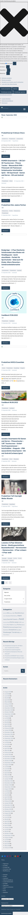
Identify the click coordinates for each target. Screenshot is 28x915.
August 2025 (8, 716)
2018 (4, 613)
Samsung (11, 627)
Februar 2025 (8, 728)
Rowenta (6, 627)
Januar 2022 (8, 803)
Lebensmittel (20, 138)
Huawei (15, 619)
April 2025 (7, 724)
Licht (20, 622)
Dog (7, 615)
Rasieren (23, 624)
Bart (14, 613)
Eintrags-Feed (6, 867)
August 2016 (8, 837)
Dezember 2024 (9, 732)
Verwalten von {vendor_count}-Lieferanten (12, 82)
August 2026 (8, 691)
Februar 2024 (8, 752)
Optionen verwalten (7, 78)
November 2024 (9, 734)
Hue (18, 619)
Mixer (8, 624)
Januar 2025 (8, 730)
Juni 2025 (7, 720)
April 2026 (7, 699)
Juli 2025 (7, 718)
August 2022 (8, 789)
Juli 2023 (7, 766)
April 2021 (7, 821)
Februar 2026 (8, 704)
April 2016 (7, 843)
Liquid (23, 622)
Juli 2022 (7, 791)
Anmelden (5, 865)
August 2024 (8, 740)
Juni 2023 (7, 768)
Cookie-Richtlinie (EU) (8, 881)
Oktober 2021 (8, 809)
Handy (5, 619)
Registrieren (6, 863)
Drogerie (22, 368)
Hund (21, 619)
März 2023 (7, 774)
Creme (3, 368)
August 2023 (8, 764)
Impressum (4, 102)
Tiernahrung (15, 632)
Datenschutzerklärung (7, 100)
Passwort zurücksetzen (8, 887)
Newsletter (5, 892)
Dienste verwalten (6, 80)
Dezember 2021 (9, 805)
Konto (4, 890)
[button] (14, 23)
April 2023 (7, 772)
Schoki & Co (5, 138)
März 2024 (7, 750)
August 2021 (8, 813)
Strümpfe (4, 558)
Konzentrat (5, 622)
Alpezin (11, 613)
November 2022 (9, 782)
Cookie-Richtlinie (6, 98)
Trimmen (4, 634)
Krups (8, 622)
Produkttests (12, 138)
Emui (12, 615)
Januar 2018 (8, 827)
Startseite (5, 874)
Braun (22, 613)
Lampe (16, 622)
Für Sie (11, 210)
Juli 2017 (7, 829)
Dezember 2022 (9, 780)
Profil (4, 888)
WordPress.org (6, 870)
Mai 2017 (7, 831)
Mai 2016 (7, 841)
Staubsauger (7, 632)
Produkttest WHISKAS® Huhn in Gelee (14, 655)
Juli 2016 (7, 839)
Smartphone (12, 630)
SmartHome (5, 629)
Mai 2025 (7, 722)
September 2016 (9, 835)
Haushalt (19, 270)
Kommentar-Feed (7, 869)
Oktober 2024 (8, 736)
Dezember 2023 (9, 756)
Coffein (4, 615)
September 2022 (9, 787)
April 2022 (7, 797)
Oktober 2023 (8, 760)
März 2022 (7, 799)
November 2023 (9, 758)
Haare (19, 616)
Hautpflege (16, 368)
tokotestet (3, 183)
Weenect (7, 634)
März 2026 (7, 702)
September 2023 (9, 762)
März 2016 (7, 845)
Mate (6, 624)
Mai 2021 (7, 819)
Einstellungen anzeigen (6, 92)
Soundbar (19, 629)
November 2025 (9, 710)
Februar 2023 (8, 776)
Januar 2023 (8, 778)
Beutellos (18, 613)
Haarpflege (12, 504)
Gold (15, 615)
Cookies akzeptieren (6, 88)
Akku (8, 613)
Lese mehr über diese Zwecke (9, 84)
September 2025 (9, 714)
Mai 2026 (7, 697)
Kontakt (5, 876)
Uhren (10, 181)
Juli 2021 (7, 815)
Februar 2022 (8, 801)
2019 (6, 613)
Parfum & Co (5, 210)
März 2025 (7, 726)
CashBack (11, 321)
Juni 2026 (7, 695)
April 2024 (7, 748)
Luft (4, 624)
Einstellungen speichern (19, 92)
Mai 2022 (7, 795)
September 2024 (9, 738)
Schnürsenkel (5, 270)
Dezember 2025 (9, 708)
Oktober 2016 (8, 833)
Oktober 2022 (8, 785)
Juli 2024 (7, 742)
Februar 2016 (8, 847)
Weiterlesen (5, 156)
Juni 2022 (7, 793)
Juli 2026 (7, 693)
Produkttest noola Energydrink (12, 649)
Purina (19, 624)
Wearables (16, 459)
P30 (13, 624)
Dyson (9, 615)
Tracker (21, 632)
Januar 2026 (8, 706)
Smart (20, 627)
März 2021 (7, 823)
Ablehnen (15, 88)
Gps (16, 615)
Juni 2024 (7, 744)
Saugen (16, 627)
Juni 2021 (7, 817)
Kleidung (11, 560)
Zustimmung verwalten (6, 913)
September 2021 (9, 811)
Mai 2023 (7, 770)
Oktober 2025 (8, 712)
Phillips (15, 624)
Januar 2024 (8, 754)
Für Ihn (19, 558)
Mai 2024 (7, 746)
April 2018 (7, 825)
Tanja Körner (15, 140)
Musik (11, 624)
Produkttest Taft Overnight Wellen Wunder (11, 498)
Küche (12, 622)
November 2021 (9, 807)
